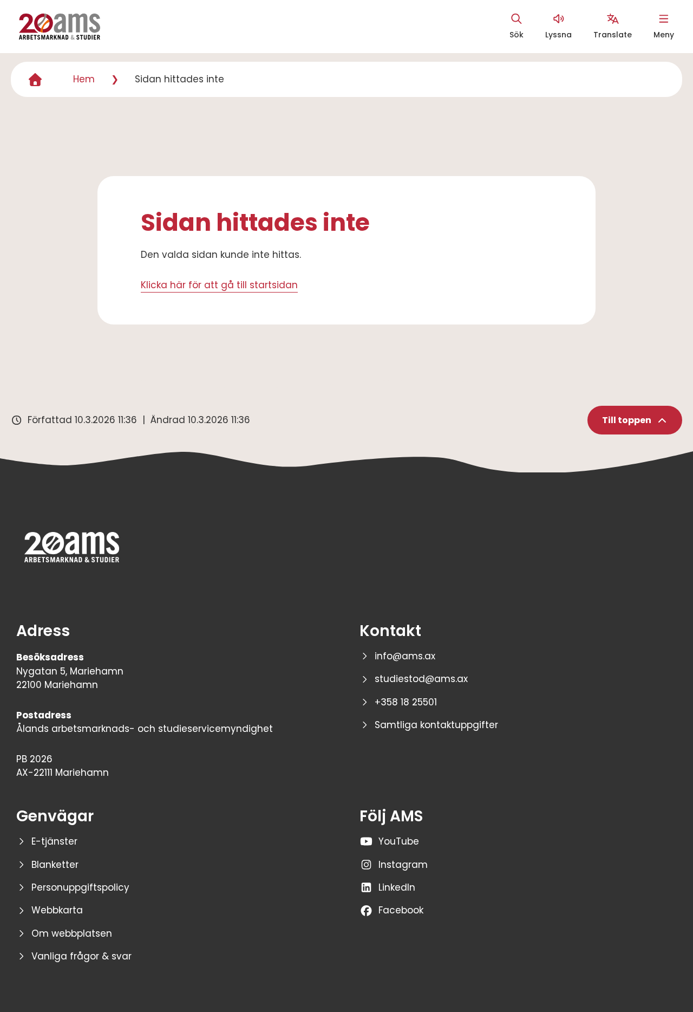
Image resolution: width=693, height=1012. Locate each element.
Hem (84, 79)
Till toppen (626, 420)
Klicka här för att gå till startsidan (219, 284)
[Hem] (35, 80)
